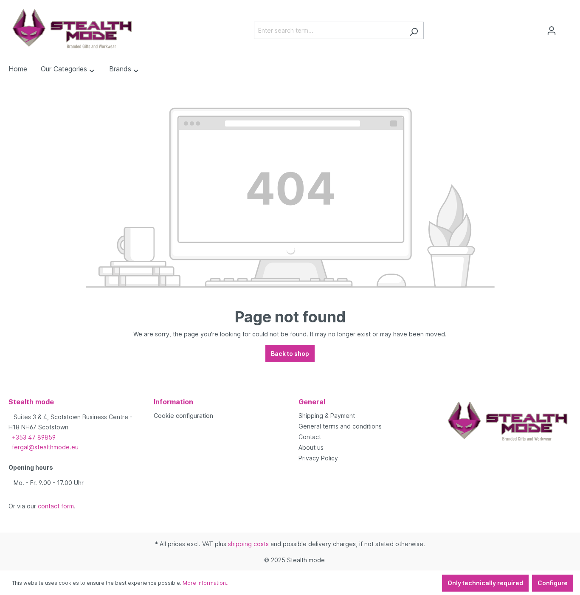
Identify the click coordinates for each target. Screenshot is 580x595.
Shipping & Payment (326, 415)
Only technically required (485, 583)
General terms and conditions (340, 426)
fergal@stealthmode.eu (45, 447)
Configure (553, 583)
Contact (309, 436)
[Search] (414, 30)
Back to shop (290, 353)
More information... (206, 583)
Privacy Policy (318, 458)
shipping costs (248, 543)
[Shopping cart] (566, 27)
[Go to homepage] (72, 29)
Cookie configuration (183, 415)
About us (311, 447)
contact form (56, 506)
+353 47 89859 (34, 437)
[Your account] (551, 31)
